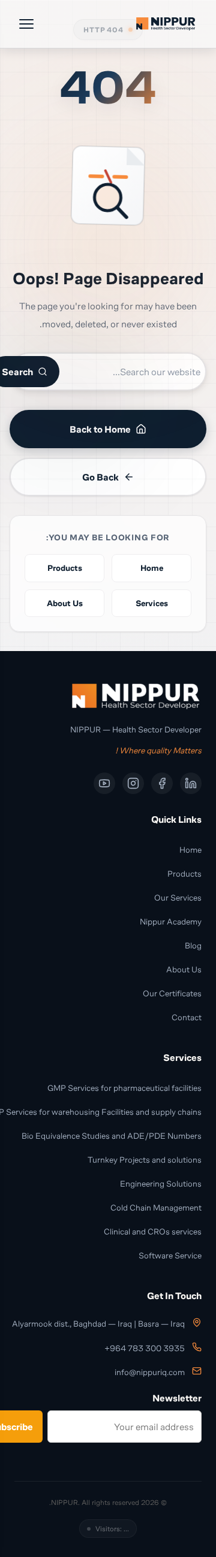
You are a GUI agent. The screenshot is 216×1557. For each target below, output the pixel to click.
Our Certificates (172, 993)
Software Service (170, 1255)
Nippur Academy (171, 921)
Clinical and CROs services (153, 1231)
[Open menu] (26, 24)
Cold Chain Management (156, 1207)
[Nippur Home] (166, 24)
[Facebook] (162, 783)
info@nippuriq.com (150, 1372)
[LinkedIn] (191, 783)
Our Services (178, 897)
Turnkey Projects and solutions (145, 1159)
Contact (187, 1017)
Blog (193, 945)
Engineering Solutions (161, 1183)
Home (190, 849)
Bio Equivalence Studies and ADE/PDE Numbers (112, 1135)
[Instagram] (133, 783)
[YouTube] (104, 783)
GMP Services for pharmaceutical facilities (124, 1087)
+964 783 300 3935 (144, 1348)
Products (184, 873)
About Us (184, 969)
